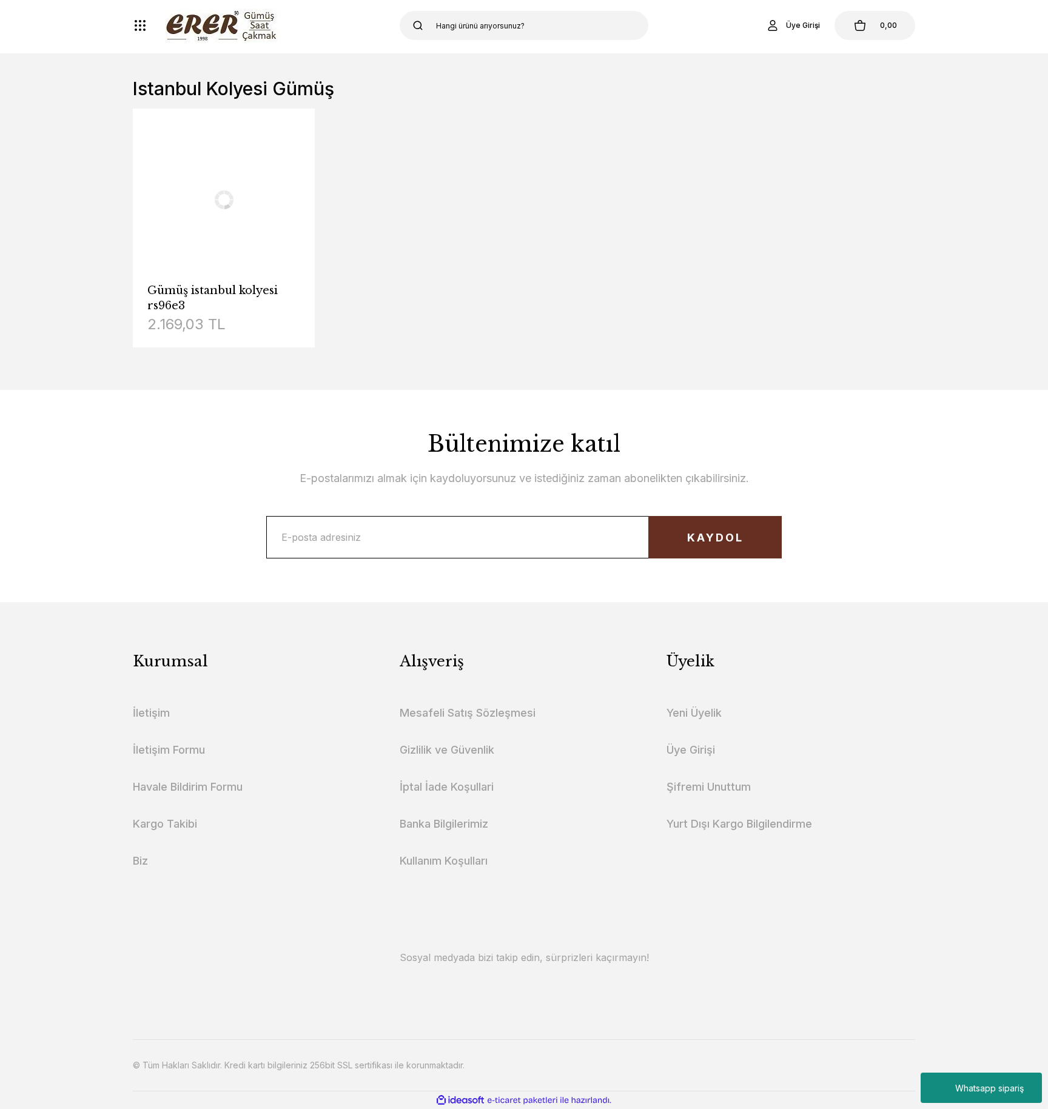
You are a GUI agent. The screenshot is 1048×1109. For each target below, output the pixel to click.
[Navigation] (140, 25)
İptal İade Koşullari (447, 786)
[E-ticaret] (522, 1100)
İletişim (151, 712)
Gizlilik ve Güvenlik (447, 749)
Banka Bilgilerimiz (444, 823)
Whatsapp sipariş (989, 1088)
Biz (140, 860)
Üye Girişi (691, 749)
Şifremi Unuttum (709, 786)
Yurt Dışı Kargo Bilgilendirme (739, 823)
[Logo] (223, 25)
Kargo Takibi (165, 823)
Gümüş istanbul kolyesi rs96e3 (212, 298)
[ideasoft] (460, 1100)
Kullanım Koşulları (444, 860)
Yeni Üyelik (694, 712)
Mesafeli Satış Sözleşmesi (468, 712)
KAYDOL (715, 537)
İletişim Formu (169, 749)
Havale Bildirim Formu (188, 786)
